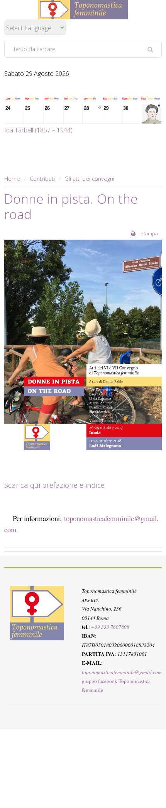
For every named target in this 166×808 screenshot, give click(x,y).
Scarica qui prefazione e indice (55, 485)
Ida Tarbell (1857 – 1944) (38, 130)
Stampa (148, 233)
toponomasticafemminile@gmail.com (122, 672)
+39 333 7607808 (110, 626)
